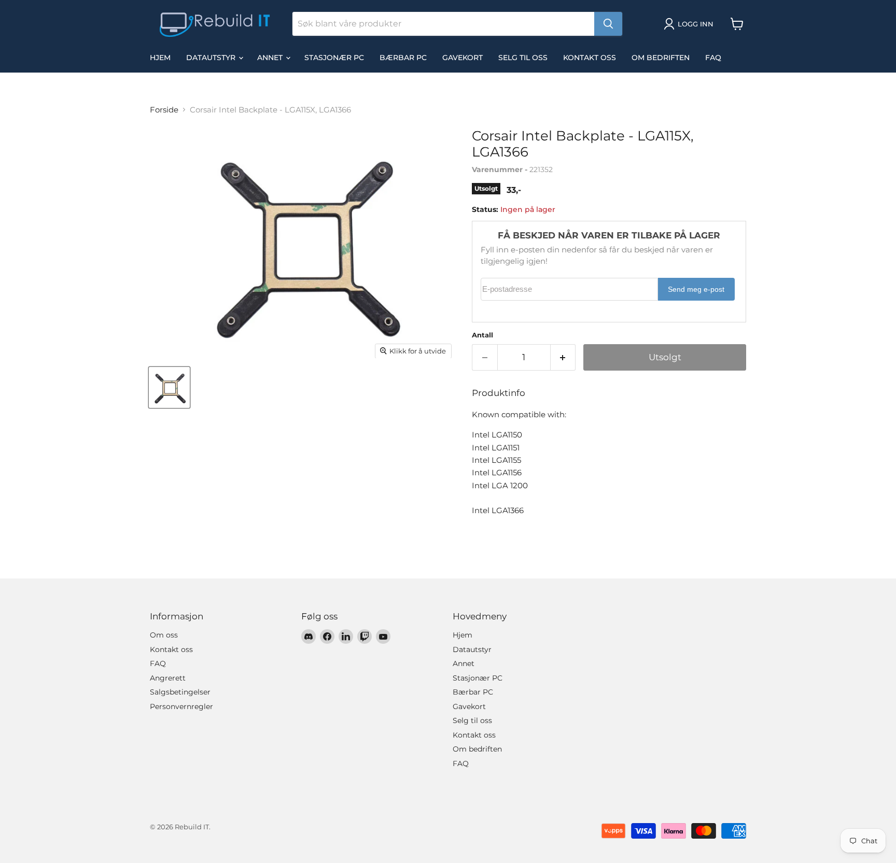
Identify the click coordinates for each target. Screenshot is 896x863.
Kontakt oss (589, 57)
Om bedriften (661, 57)
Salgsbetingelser (180, 692)
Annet (271, 57)
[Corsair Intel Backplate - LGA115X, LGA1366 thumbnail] (169, 387)
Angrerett (168, 678)
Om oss (164, 635)
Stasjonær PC (334, 57)
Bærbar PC (403, 57)
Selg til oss (523, 57)
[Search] (608, 24)
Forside (164, 109)
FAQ (713, 57)
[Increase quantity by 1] (563, 357)
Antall (482, 335)
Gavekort (462, 57)
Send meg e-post (696, 289)
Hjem (160, 57)
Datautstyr (211, 57)
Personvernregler (181, 706)
